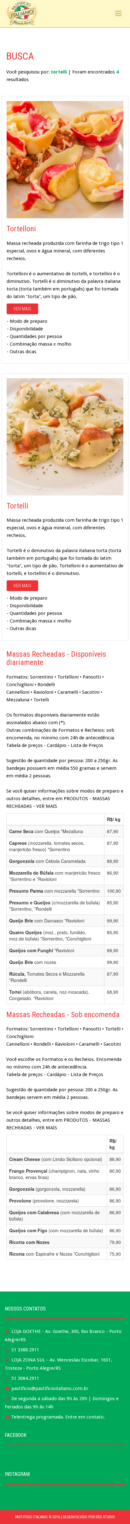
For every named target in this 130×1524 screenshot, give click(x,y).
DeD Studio (105, 1517)
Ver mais (22, 308)
